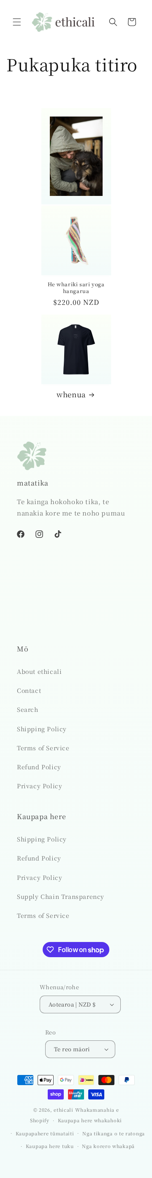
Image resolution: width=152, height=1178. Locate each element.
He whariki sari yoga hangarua (76, 287)
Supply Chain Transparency (60, 896)
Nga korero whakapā (108, 1146)
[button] (17, 22)
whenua (71, 394)
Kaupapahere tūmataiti (45, 1133)
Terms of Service (43, 748)
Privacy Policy (39, 786)
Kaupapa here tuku (50, 1146)
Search (27, 709)
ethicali (63, 1109)
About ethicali (39, 671)
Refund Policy (39, 767)
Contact (29, 690)
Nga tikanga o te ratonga (113, 1133)
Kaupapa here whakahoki (90, 1120)
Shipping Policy (42, 729)
